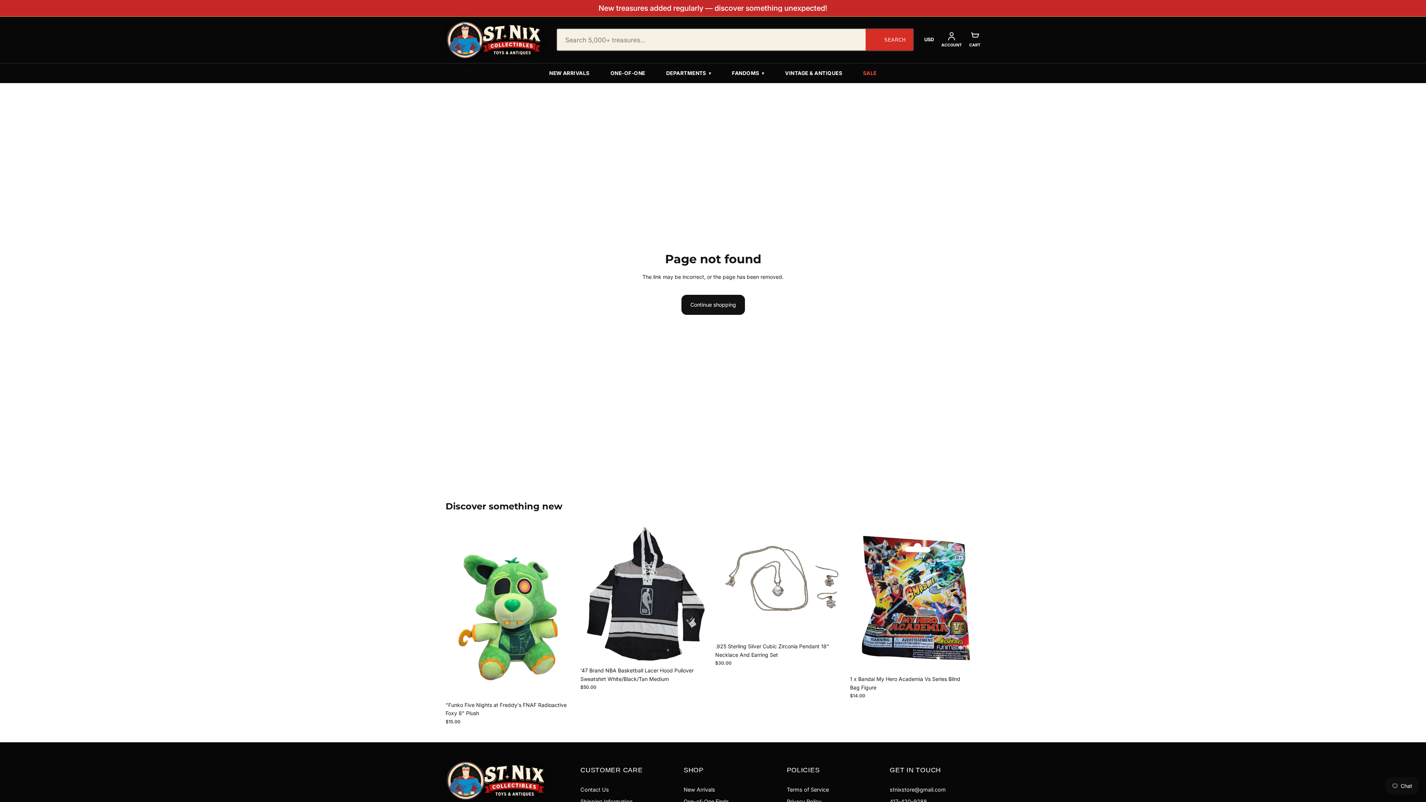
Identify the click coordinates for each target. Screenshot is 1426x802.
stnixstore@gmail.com (918, 789)
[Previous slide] (591, 594)
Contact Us (594, 789)
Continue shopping (713, 304)
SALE (870, 73)
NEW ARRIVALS (569, 73)
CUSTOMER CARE (611, 770)
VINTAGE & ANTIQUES (813, 73)
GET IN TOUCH (915, 770)
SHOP (694, 770)
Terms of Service (808, 789)
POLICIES (803, 770)
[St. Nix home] (494, 39)
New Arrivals (699, 789)
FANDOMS (748, 73)
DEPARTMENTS (689, 73)
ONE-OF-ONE (628, 73)
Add (570, 686)
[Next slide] (699, 594)
